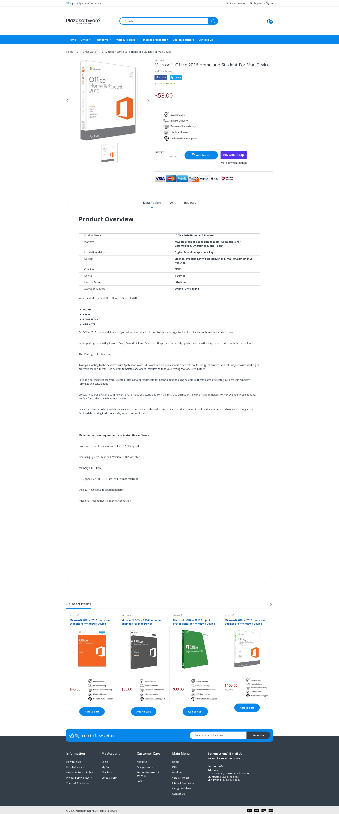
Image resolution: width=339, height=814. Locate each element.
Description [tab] (152, 203)
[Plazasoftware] (90, 21)
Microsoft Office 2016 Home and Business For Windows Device (245, 621)
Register (258, 3)
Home (69, 51)
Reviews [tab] (190, 203)
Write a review (245, 577)
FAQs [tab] (172, 203)
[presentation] (267, 604)
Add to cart (203, 155)
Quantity (159, 151)
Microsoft (159, 60)
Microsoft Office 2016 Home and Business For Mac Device (141, 621)
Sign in (269, 3)
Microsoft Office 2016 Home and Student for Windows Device (90, 621)
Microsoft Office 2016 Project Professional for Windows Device (194, 621)
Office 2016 (89, 51)
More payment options (234, 162)
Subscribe (258, 735)
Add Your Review (163, 71)
